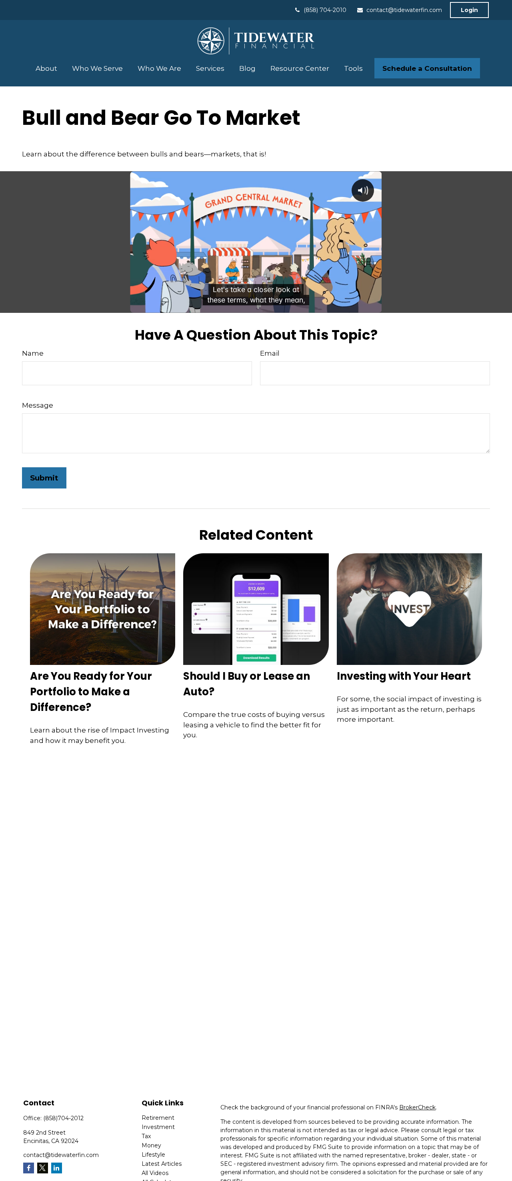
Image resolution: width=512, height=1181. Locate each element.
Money (151, 1145)
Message (37, 405)
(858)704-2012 (63, 1118)
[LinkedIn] (56, 1168)
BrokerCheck (417, 1107)
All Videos (155, 1173)
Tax (146, 1136)
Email (270, 353)
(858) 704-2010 (325, 10)
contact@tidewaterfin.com (404, 10)
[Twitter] (42, 1168)
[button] (46, 68)
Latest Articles (162, 1163)
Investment (158, 1127)
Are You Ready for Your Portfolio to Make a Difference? (91, 692)
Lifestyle (153, 1154)
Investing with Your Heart (404, 676)
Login (469, 10)
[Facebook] (28, 1168)
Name (33, 353)
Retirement (158, 1117)
